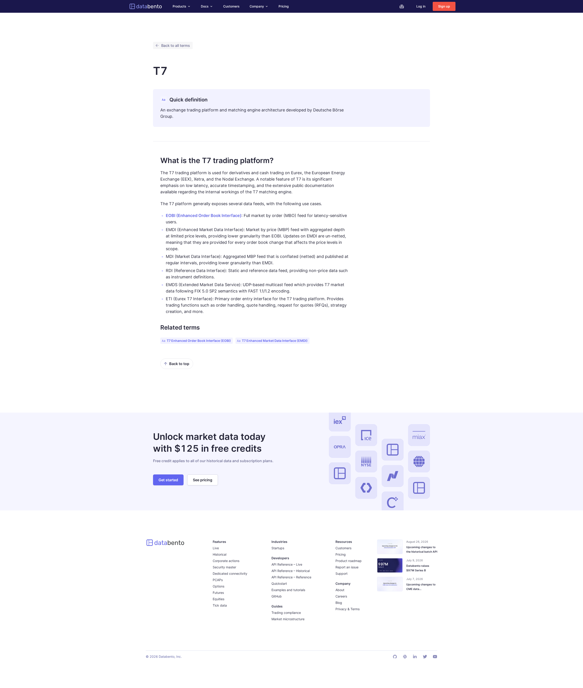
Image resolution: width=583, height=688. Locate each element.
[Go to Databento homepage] (146, 6)
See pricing (202, 480)
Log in (420, 6)
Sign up (444, 6)
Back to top (179, 363)
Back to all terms (175, 45)
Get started (168, 480)
